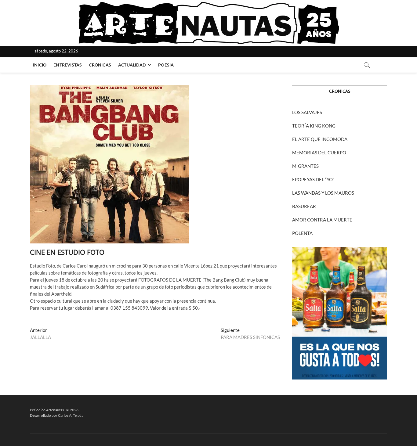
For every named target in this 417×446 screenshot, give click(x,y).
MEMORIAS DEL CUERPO (319, 152)
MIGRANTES (305, 166)
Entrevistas (67, 64)
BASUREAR (304, 206)
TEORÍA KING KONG (313, 125)
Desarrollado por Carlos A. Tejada (56, 415)
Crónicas (100, 64)
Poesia (166, 64)
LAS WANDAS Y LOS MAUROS (323, 193)
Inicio (39, 64)
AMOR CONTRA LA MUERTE (322, 219)
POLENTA (302, 233)
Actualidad (132, 64)
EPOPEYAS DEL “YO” (313, 179)
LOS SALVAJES (307, 112)
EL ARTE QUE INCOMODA (319, 139)
